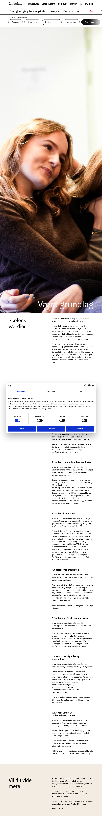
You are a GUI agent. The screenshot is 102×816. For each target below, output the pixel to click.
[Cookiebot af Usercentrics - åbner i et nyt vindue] (85, 385)
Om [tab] (81, 391)
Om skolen (62, 4)
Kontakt (73, 4)
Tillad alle (80, 428)
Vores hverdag (48, 4)
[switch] (38, 420)
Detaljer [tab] (51, 391)
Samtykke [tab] (21, 391)
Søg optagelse (86, 4)
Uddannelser (33, 4)
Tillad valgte (51, 428)
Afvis (22, 428)
